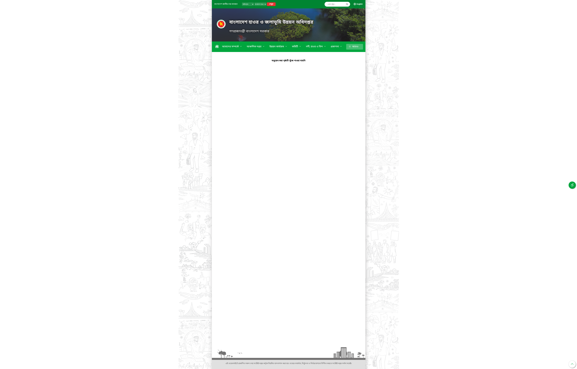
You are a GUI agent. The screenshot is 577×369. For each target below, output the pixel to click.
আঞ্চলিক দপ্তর (254, 46)
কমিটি (295, 46)
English (360, 4)
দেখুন (271, 4)
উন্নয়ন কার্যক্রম (277, 46)
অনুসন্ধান (347, 4)
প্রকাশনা (335, 46)
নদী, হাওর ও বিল (314, 46)
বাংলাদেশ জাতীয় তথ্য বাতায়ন (226, 4)
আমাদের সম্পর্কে (230, 46)
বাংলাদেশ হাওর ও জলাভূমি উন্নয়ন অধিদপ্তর (271, 22)
